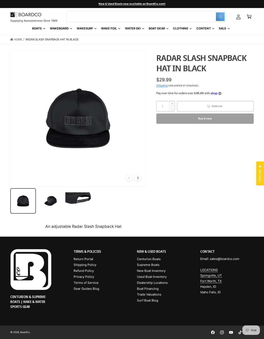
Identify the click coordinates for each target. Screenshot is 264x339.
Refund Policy (84, 271)
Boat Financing (148, 289)
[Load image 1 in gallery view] (23, 201)
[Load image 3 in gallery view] (78, 201)
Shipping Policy (85, 265)
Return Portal (83, 259)
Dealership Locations (152, 283)
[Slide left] (129, 178)
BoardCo (25, 332)
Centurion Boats (149, 259)
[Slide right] (137, 178)
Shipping (162, 85)
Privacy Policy (84, 277)
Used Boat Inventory (152, 277)
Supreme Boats (148, 265)
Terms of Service (86, 283)
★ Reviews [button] (260, 173)
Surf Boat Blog (147, 300)
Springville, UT (211, 275)
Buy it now (205, 118)
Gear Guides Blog (86, 289)
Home (18, 39)
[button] (249, 16)
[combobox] (146, 16)
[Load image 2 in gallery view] (51, 201)
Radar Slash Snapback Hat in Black (52, 39)
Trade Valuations (149, 294)
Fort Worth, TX (211, 281)
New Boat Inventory (151, 271)
